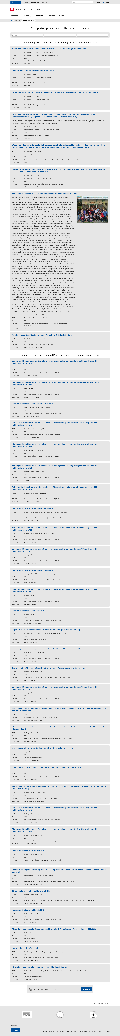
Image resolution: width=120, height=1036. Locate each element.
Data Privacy (83, 1031)
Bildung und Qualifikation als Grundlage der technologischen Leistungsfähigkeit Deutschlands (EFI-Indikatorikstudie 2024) (55, 445)
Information (86, 989)
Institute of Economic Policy (28, 9)
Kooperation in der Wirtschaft (25, 948)
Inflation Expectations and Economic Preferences (33, 70)
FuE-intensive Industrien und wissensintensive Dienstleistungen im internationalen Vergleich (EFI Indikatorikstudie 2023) (54, 488)
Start (92, 2)
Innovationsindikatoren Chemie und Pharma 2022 (34, 508)
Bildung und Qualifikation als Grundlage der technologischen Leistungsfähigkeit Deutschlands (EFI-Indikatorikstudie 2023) (55, 466)
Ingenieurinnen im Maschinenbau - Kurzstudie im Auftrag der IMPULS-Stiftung (46, 630)
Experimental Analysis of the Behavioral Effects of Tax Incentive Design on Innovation (49, 48)
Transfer (51, 15)
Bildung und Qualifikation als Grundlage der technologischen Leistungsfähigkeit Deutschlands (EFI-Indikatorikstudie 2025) (55, 383)
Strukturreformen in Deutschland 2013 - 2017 (31, 891)
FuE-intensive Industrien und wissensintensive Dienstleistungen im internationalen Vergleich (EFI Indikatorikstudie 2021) (54, 590)
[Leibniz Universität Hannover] (15, 2)
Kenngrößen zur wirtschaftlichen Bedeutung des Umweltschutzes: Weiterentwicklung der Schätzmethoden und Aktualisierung (59, 787)
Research (39, 15)
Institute (14, 15)
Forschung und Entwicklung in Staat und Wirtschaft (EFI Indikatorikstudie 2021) (46, 649)
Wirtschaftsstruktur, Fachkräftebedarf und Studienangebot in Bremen (42, 748)
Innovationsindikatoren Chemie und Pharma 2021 (34, 570)
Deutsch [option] (107, 2)
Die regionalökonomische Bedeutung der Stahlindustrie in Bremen (41, 967)
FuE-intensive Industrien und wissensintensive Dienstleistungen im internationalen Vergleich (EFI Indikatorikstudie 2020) (54, 809)
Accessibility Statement (95, 1031)
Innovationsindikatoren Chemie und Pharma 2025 (34, 404)
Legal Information (72, 1031)
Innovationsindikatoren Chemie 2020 (28, 611)
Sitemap (107, 1031)
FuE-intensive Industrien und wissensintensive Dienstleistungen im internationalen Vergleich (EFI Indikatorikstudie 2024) (54, 424)
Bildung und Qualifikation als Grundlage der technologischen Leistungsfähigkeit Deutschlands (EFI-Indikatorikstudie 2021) (55, 688)
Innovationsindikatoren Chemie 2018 (28, 910)
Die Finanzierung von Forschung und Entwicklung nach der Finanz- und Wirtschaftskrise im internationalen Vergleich (59, 870)
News (61, 15)
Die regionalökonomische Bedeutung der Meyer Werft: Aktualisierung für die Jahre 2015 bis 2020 (54, 929)
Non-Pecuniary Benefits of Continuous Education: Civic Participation (42, 335)
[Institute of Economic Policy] (11, 20)
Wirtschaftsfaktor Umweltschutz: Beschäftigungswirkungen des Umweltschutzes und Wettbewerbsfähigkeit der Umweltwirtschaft (59, 709)
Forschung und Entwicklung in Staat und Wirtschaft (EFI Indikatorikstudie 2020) (46, 767)
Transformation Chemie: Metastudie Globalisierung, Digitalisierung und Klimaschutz (48, 668)
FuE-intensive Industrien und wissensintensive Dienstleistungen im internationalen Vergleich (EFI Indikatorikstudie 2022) (54, 528)
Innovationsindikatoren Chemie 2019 (28, 850)
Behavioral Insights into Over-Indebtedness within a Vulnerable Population (44, 193)
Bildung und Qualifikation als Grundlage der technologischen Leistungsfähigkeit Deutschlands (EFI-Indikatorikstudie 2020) (55, 830)
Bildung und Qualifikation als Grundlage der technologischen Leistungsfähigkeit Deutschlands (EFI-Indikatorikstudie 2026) (55, 362)
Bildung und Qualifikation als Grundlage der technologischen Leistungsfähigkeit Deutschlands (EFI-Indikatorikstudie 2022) (55, 550)
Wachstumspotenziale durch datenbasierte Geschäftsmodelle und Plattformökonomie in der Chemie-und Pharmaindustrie (58, 728)
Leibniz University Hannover (56, 1031)
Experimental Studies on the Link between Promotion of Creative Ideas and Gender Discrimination (55, 92)
